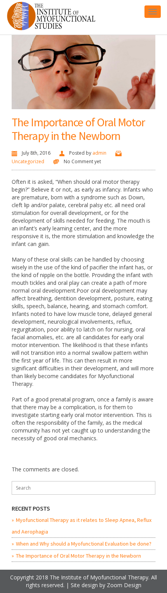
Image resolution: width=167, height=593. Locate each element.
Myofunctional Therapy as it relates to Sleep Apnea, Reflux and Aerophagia (81, 525)
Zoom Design (124, 585)
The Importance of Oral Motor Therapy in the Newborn (78, 129)
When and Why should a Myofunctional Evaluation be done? (83, 543)
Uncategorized (28, 161)
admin (99, 153)
